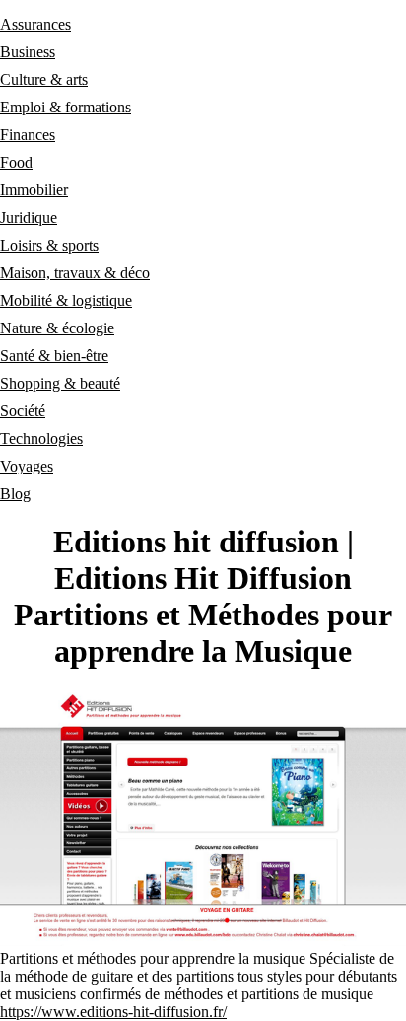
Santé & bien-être (54, 355)
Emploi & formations (65, 107)
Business (27, 51)
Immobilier (34, 190)
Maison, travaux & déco (75, 272)
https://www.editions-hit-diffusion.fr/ (113, 1011)
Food (16, 162)
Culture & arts (44, 79)
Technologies (41, 438)
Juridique (28, 217)
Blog (15, 493)
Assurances (35, 24)
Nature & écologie (57, 328)
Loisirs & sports (49, 245)
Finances (27, 134)
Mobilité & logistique (66, 300)
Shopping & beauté (60, 383)
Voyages (26, 466)
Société (22, 410)
